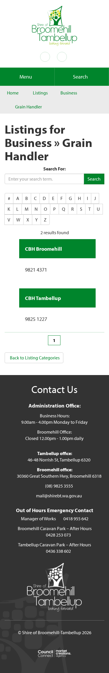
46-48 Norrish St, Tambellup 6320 (59, 460)
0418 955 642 (75, 518)
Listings (40, 93)
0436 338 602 (58, 551)
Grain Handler (28, 107)
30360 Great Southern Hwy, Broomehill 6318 (59, 476)
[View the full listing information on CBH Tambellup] (89, 297)
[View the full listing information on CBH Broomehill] (89, 247)
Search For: (54, 169)
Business (68, 93)
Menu (25, 76)
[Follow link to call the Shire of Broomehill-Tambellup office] (46, 57)
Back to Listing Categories (35, 358)
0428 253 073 (58, 535)
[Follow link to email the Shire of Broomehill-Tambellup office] (63, 57)
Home (13, 93)
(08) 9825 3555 (59, 486)
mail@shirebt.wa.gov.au (59, 496)
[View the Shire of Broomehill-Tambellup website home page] (54, 25)
